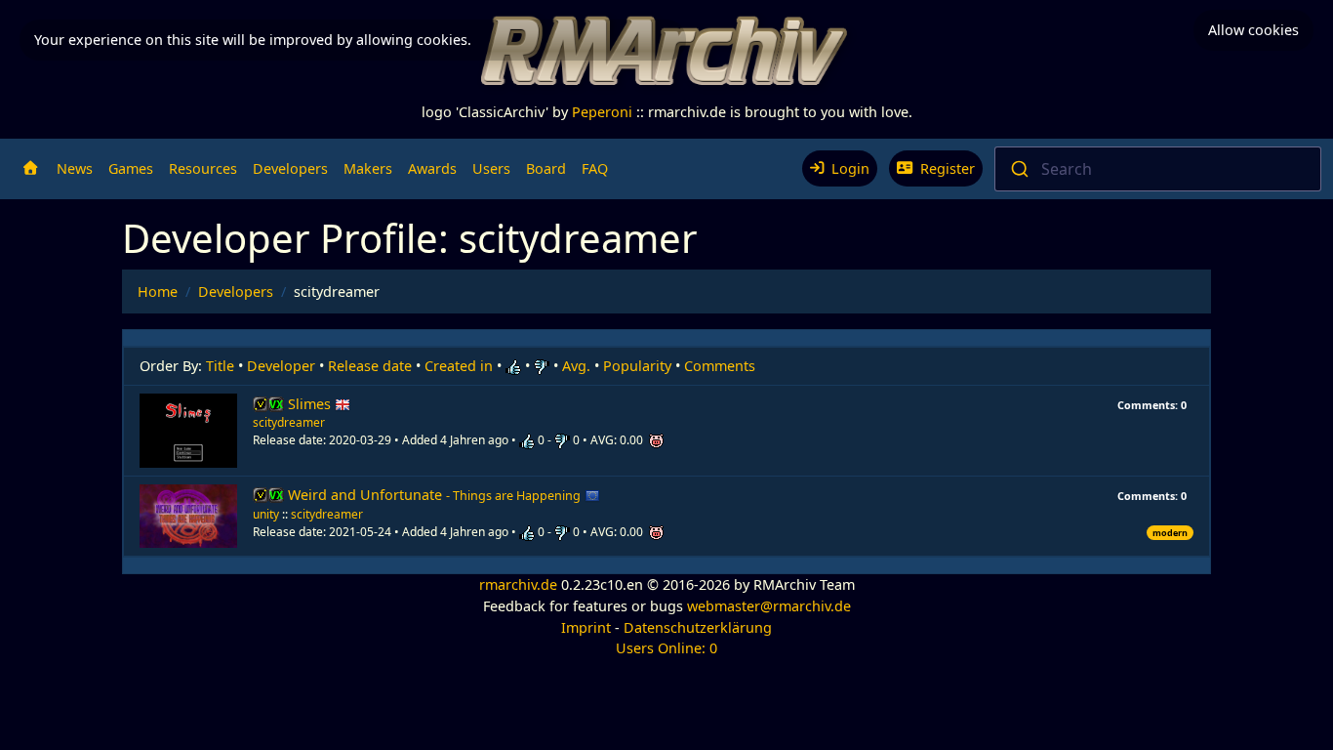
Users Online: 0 (666, 648)
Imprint (586, 627)
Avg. (576, 365)
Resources (203, 168)
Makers (367, 168)
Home (158, 291)
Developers (290, 168)
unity (266, 514)
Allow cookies (1253, 30)
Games (130, 168)
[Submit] (1018, 168)
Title (220, 365)
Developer (281, 365)
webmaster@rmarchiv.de (769, 606)
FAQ (595, 168)
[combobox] (1158, 168)
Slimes (311, 404)
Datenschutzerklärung (698, 627)
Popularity (637, 365)
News (75, 168)
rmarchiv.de (518, 584)
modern (1170, 532)
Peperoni (602, 112)
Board (546, 168)
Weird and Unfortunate (434, 494)
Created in (458, 365)
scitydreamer (289, 422)
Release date (370, 365)
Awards (432, 168)
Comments (719, 365)
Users (491, 168)
